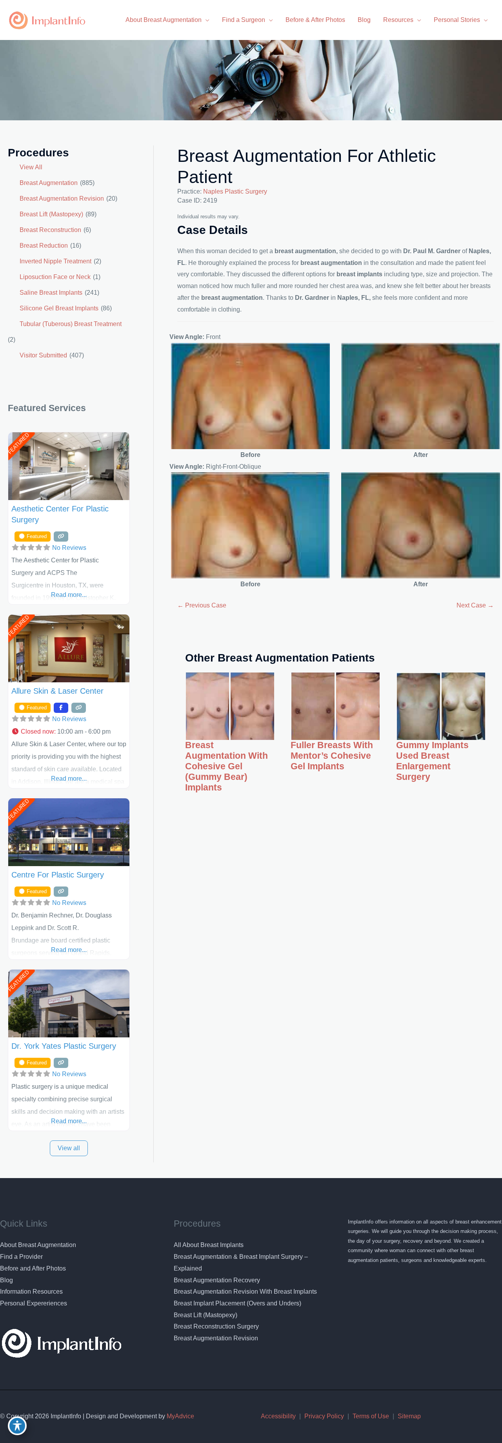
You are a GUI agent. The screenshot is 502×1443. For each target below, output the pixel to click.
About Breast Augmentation (38, 1245)
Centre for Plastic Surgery (57, 874)
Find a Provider (21, 1256)
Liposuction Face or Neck (55, 277)
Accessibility (278, 1416)
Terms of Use (371, 1416)
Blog (6, 1280)
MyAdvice (179, 1416)
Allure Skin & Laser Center (57, 691)
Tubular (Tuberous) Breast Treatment (71, 324)
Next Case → (475, 605)
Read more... (69, 594)
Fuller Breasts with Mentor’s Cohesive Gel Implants (332, 755)
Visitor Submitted (43, 355)
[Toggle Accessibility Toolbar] (17, 1425)
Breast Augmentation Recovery (217, 1280)
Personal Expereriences (33, 1303)
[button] (68, 731)
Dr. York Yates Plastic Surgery (63, 1046)
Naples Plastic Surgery (235, 191)
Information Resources (31, 1291)
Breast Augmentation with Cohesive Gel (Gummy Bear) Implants (226, 766)
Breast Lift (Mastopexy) (51, 214)
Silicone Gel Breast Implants (59, 308)
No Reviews (69, 547)
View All (31, 167)
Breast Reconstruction (50, 230)
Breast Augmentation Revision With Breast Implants (245, 1291)
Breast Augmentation (49, 182)
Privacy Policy (324, 1416)
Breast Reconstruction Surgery (216, 1326)
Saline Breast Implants (51, 292)
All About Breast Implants (209, 1245)
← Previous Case (201, 605)
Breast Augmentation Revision (62, 198)
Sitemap (409, 1416)
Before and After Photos (33, 1268)
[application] (205, 19)
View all (69, 1148)
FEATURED (18, 443)
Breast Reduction (44, 245)
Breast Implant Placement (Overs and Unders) (237, 1303)
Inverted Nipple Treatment (55, 261)
